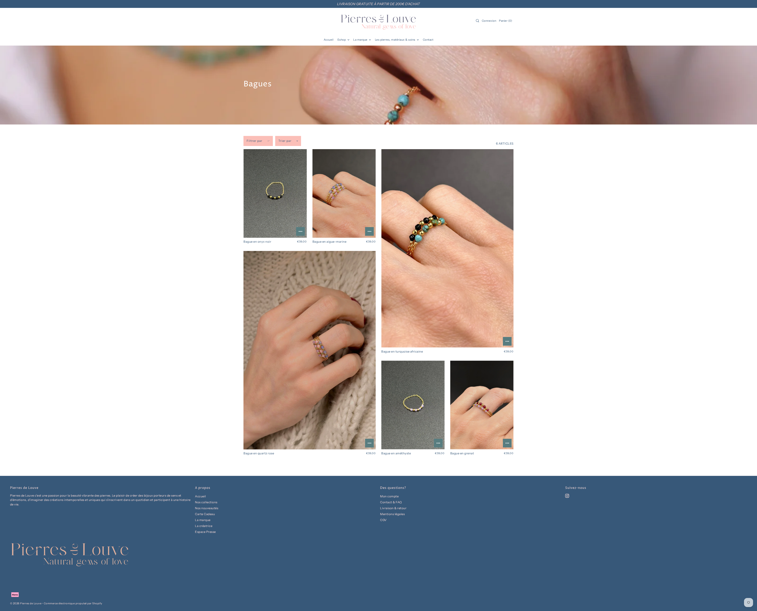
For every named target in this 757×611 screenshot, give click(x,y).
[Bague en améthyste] (413, 405)
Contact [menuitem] (428, 39)
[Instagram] (567, 495)
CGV (383, 520)
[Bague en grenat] (482, 405)
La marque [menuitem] (360, 39)
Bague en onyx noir (257, 241)
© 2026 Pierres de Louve (26, 603)
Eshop (342, 39)
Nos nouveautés (206, 508)
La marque (203, 520)
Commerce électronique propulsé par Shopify (73, 603)
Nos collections (206, 502)
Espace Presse (205, 532)
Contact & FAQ (391, 502)
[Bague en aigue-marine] (344, 193)
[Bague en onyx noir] (275, 193)
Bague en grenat (462, 453)
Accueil (200, 496)
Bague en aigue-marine (329, 241)
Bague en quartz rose (258, 453)
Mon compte (389, 496)
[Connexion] (477, 20)
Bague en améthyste (396, 453)
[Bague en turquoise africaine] (447, 248)
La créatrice (203, 526)
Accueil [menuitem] (329, 39)
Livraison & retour (393, 508)
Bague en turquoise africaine (402, 351)
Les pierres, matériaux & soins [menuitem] (395, 39)
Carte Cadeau (205, 514)
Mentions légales (392, 514)
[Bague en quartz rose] (309, 350)
